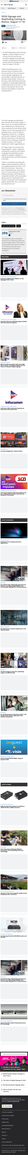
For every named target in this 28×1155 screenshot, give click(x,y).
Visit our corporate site (13, 1101)
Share (5, 48)
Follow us (16, 48)
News (3, 26)
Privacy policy (5, 1119)
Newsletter (23, 48)
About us (4, 1132)
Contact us (4, 1135)
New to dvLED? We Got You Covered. (12, 1090)
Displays (22, 8)
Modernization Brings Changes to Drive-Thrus (14, 1075)
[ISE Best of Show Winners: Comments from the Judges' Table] (14, 1064)
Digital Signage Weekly (8, 226)
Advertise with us (6, 1128)
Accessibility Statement (7, 1125)
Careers (4, 1138)
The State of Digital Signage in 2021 (14, 1080)
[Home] (14, 1)
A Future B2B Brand (7, 1142)
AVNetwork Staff (12, 25)
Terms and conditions (7, 1112)
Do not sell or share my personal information (13, 1145)
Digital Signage (11, 8)
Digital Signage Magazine (13, 27)
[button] (2, 4)
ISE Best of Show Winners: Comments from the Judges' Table (14, 1068)
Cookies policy (5, 1122)
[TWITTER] (10, 235)
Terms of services (19, 208)
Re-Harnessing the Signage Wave (13, 1085)
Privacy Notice (21, 209)
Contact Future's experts (8, 1115)
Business (4, 12)
